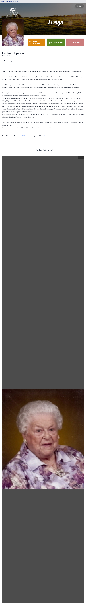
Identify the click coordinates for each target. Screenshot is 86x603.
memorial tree (22, 136)
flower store (47, 136)
